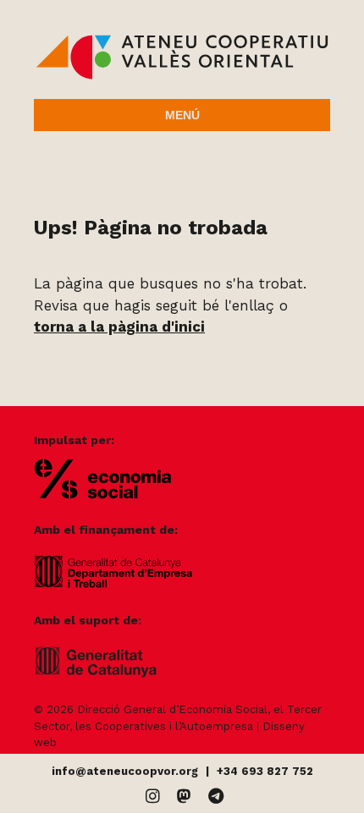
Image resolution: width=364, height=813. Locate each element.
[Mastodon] (184, 796)
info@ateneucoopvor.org (125, 771)
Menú (182, 115)
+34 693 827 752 (265, 771)
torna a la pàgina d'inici (119, 326)
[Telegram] (215, 796)
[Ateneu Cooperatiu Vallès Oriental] (182, 75)
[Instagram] (153, 796)
